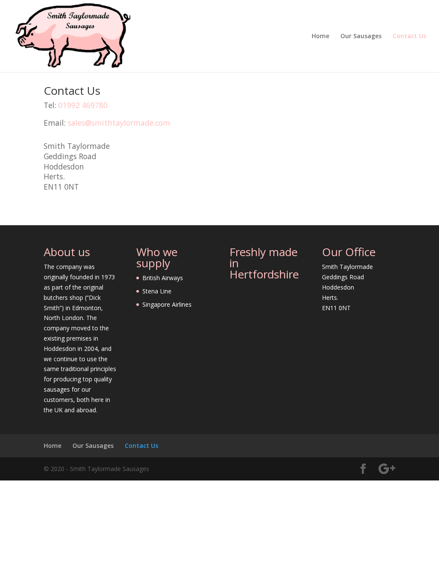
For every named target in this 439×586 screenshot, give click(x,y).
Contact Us (409, 36)
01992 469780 (83, 105)
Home (320, 36)
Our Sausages (361, 36)
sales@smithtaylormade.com (119, 123)
